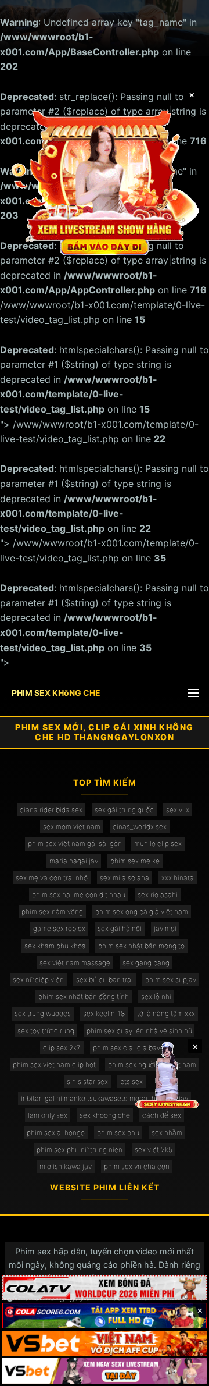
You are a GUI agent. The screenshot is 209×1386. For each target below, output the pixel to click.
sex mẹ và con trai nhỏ (52, 877)
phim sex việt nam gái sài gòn (75, 843)
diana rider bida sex (51, 809)
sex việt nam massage (74, 962)
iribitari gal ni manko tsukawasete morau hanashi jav (104, 1098)
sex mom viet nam (71, 826)
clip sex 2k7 (62, 1047)
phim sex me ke (135, 861)
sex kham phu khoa (55, 945)
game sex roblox (59, 928)
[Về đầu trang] (183, 1372)
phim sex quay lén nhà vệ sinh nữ (139, 1030)
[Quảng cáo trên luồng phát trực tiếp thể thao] (104, 1371)
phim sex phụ (118, 1132)
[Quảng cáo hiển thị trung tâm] (104, 181)
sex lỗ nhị (156, 996)
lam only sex (47, 1115)
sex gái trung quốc (124, 809)
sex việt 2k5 (153, 1149)
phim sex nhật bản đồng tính (83, 996)
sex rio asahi (158, 894)
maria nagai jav (73, 861)
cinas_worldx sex (140, 826)
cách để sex (161, 1115)
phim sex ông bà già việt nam (141, 911)
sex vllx (177, 809)
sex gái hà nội (120, 928)
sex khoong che (105, 1115)
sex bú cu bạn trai (104, 979)
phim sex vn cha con (137, 1166)
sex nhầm (167, 1132)
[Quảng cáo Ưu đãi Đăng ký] (104, 1315)
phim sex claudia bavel (129, 1047)
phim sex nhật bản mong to (141, 945)
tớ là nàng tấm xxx (166, 1013)
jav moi (165, 928)
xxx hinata (177, 877)
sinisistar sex (87, 1081)
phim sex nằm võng (52, 911)
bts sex (131, 1081)
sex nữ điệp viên (38, 979)
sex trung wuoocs (43, 1013)
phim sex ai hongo (56, 1132)
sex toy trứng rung (45, 1030)
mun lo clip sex (158, 843)
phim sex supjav (170, 979)
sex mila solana (124, 877)
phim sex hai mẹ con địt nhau (78, 894)
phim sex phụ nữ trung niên (79, 1149)
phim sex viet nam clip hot (54, 1064)
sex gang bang (146, 962)
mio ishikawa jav (65, 1166)
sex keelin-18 (104, 1013)
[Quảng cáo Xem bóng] (104, 1288)
